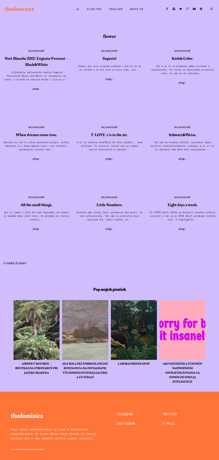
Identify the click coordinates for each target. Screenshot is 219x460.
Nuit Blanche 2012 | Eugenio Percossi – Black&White (36, 62)
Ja (77, 9)
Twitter (170, 414)
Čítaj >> (37, 89)
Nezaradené (36, 51)
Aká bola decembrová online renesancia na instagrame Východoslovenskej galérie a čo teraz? (85, 371)
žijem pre (94, 9)
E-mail (169, 423)
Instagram (126, 423)
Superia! (109, 59)
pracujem (116, 9)
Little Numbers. (109, 205)
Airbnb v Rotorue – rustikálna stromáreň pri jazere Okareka (36, 368)
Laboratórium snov (134, 364)
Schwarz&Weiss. (182, 135)
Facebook (125, 414)
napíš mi (136, 9)
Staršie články (15, 263)
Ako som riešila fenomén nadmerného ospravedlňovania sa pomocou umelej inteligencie (182, 373)
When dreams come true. (36, 135)
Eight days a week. (182, 205)
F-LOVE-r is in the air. (109, 135)
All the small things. (36, 205)
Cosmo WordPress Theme (19, 449)
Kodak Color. (182, 59)
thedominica (19, 9)
